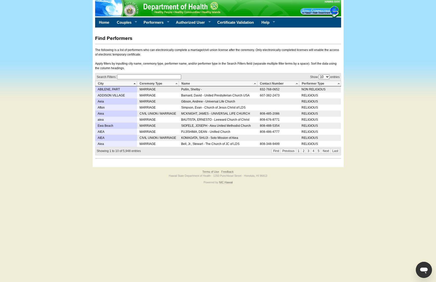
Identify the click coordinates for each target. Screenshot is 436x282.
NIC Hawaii (226, 182)
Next (326, 151)
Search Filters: (107, 77)
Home (104, 22)
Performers (152, 22)
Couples (122, 22)
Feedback (227, 171)
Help (263, 22)
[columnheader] (116, 83)
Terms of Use (210, 171)
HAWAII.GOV (332, 1)
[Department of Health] (193, 8)
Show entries (325, 77)
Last (335, 151)
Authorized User (188, 22)
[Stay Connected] (320, 11)
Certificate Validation (235, 22)
